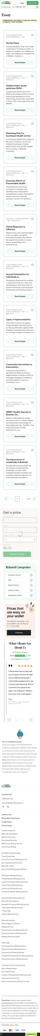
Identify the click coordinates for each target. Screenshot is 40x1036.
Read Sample (20, 63)
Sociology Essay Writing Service (14, 946)
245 (28, 499)
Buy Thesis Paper (8, 972)
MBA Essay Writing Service (12, 844)
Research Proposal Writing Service (15, 904)
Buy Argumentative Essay (12, 863)
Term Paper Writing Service (12, 908)
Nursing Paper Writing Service (13, 898)
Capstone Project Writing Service (15, 882)
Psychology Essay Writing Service (15, 930)
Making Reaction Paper (11, 936)
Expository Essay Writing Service (14, 933)
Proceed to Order (17, 554)
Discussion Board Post (10, 978)
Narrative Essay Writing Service (14, 949)
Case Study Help (8, 856)
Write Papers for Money (11, 924)
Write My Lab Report (10, 834)
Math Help (6, 943)
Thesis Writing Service (10, 914)
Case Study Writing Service (12, 885)
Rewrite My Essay (8, 837)
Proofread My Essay (9, 840)
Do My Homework (8, 831)
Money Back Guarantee (11, 818)
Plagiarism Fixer (7, 927)
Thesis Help (6, 911)
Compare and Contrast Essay (13, 965)
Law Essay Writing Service (12, 888)
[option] (21, 683)
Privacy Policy (7, 826)
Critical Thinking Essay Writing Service (16, 975)
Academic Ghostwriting (11, 853)
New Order (33, 3)
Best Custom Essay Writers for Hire (15, 981)
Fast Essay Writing (9, 847)
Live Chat (7, 7)
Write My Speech (8, 920)
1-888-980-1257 (20, 7)
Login (22, 3)
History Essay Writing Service (13, 952)
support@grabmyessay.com (12, 803)
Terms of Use (7, 815)
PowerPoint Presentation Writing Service (17, 956)
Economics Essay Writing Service (14, 859)
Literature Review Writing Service (15, 892)
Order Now (31, 1034)
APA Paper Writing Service (12, 875)
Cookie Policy (7, 822)
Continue (19, 633)
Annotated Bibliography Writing (14, 869)
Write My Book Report (10, 901)
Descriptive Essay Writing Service (15, 959)
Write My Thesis (8, 866)
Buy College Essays (9, 968)
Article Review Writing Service (13, 879)
